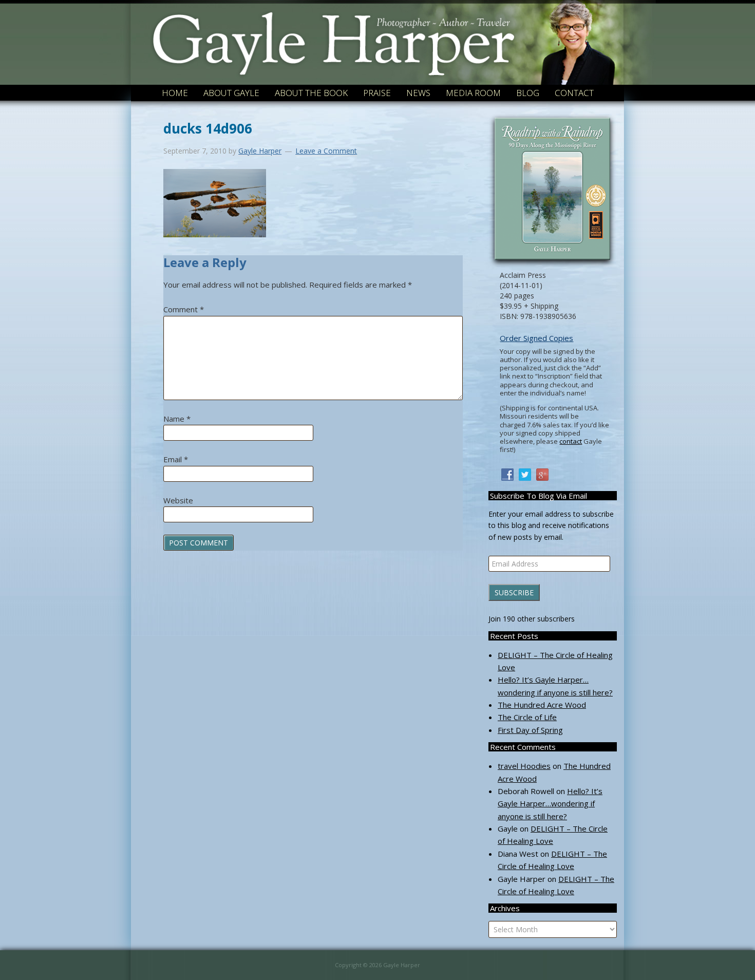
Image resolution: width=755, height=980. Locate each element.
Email (175, 459)
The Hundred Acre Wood (542, 705)
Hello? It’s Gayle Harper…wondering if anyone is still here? (550, 803)
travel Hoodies (524, 766)
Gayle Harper (333, 30)
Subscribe (514, 592)
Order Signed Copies (536, 338)
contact (570, 441)
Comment (183, 309)
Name (177, 418)
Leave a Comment (326, 151)
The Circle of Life (527, 717)
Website (178, 500)
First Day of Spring (530, 730)
